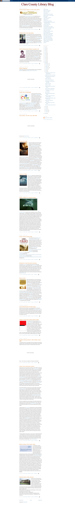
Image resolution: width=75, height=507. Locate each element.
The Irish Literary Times (47, 24)
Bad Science (31, 251)
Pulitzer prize (37, 158)
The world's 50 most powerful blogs (49, 27)
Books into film (22, 278)
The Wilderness (34, 164)
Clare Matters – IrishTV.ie (47, 17)
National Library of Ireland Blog (48, 33)
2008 (45, 113)
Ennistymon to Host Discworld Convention (28, 263)
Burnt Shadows (27, 167)
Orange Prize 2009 (23, 141)
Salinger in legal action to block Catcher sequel (29, 319)
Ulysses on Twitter (23, 174)
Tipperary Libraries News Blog (48, 40)
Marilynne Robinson (35, 145)
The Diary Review (46, 25)
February (46, 110)
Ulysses (30, 175)
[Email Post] (39, 29)
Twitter (38, 178)
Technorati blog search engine (48, 26)
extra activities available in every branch (26, 380)
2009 (45, 62)
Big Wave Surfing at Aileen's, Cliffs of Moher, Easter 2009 (30, 340)
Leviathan (20, 253)
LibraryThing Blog (46, 41)
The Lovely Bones (30, 297)
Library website (46, 9)
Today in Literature (46, 18)
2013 (45, 57)
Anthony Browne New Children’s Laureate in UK (29, 49)
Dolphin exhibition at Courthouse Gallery (27, 197)
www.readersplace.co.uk (37, 309)
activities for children (22, 388)
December (47, 63)
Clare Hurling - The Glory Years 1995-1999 (28, 115)
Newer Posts (21, 500)
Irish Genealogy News (47, 32)
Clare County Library (48, 117)
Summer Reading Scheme (29, 16)
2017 (45, 52)
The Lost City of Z (22, 252)
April (46, 107)
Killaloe (21, 70)
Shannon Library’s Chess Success (26, 477)
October (46, 66)
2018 (45, 50)
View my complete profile (48, 119)
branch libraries (36, 368)
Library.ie (45, 42)
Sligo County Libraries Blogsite (48, 39)
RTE (39, 105)
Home (30, 146)
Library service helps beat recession (26, 366)
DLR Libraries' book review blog (48, 35)
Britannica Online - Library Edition (49, 15)
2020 (45, 48)
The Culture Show (34, 247)
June (46, 71)
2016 (45, 53)
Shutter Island (31, 293)
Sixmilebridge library (26, 382)
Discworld (24, 264)
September (47, 67)
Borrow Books (46, 16)
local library (35, 20)
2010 (45, 61)
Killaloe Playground (23, 68)
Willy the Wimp (36, 56)
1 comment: (36, 274)
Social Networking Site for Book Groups (27, 306)
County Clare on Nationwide (25, 92)
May (46, 106)
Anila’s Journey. (38, 37)
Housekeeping (24, 157)
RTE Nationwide (37, 94)
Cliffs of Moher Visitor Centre (29, 106)
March (46, 109)
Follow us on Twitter (46, 11)
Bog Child (27, 36)
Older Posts (40, 500)
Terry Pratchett (34, 265)
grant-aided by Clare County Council (31, 70)
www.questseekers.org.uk (25, 25)
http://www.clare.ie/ (34, 109)
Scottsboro (32, 160)
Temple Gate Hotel (30, 105)
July (46, 70)
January (46, 111)
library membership (33, 403)
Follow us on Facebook (47, 10)
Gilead (27, 158)
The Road (30, 295)
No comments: (36, 29)
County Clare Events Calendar (48, 14)
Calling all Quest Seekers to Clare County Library (29, 9)
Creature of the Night (29, 41)
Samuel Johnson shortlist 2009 (25, 236)
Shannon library (39, 382)
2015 (45, 54)
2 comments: (36, 170)
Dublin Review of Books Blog (48, 34)
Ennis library (27, 407)
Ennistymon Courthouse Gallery (48, 31)
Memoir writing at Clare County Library (27, 444)
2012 (45, 58)
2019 (45, 49)
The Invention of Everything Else (24, 163)
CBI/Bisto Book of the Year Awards (26, 33)
